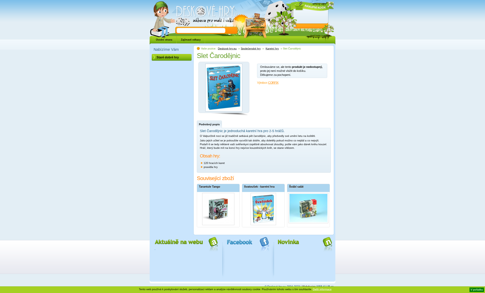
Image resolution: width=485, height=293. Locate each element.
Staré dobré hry (167, 57)
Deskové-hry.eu (227, 48)
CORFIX (273, 82)
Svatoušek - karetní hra (259, 186)
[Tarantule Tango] (218, 208)
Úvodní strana (164, 39)
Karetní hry (272, 48)
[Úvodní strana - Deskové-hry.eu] (204, 14)
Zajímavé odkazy (191, 39)
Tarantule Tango (209, 186)
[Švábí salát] (308, 208)
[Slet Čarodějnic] (223, 112)
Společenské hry (251, 48)
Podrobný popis (209, 124)
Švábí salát (296, 186)
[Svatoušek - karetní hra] (263, 208)
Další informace (322, 289)
